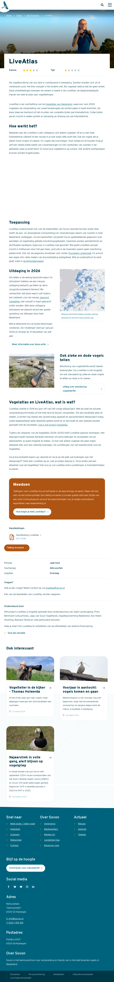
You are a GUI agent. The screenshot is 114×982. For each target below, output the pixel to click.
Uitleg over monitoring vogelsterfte (75, 389)
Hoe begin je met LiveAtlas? (31, 512)
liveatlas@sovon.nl (55, 588)
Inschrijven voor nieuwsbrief (24, 868)
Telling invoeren (15, 548)
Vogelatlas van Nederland (58, 104)
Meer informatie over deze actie (29, 344)
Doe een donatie (16, 633)
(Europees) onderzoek (79, 253)
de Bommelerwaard (33, 261)
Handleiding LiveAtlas (27, 535)
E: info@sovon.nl (14, 919)
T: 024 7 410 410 (14, 923)
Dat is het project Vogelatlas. (53, 425)
